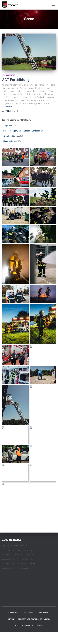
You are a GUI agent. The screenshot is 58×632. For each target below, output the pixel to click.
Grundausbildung (11, 136)
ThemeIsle (38, 626)
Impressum (28, 612)
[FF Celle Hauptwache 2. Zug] (11, 4)
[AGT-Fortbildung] (29, 52)
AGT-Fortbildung (16, 79)
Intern (11, 619)
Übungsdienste (8, 75)
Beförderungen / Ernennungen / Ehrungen (21, 131)
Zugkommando (44, 612)
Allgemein (7, 125)
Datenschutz (13, 612)
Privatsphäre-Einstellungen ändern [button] (34, 619)
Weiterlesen (7, 106)
